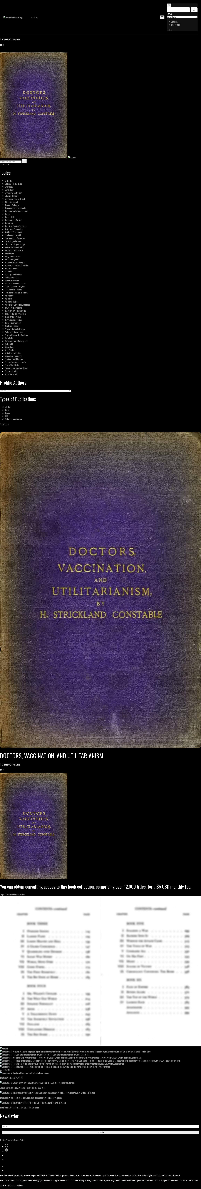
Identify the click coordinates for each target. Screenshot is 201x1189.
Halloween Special (11, 268)
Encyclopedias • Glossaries (15, 238)
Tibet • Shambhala (12, 365)
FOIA (6, 416)
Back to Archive (19, 894)
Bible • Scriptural (11, 201)
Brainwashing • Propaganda (15, 207)
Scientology (9, 347)
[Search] (194, 9)
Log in (169, 29)
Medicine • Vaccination (13, 419)
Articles (7, 406)
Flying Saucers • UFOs (13, 256)
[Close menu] (169, 5)
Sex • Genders (10, 350)
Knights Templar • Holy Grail (15, 286)
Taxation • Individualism (14, 359)
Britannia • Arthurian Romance (16, 210)
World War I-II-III (11, 374)
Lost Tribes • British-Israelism (16, 292)
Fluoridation (9, 253)
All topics (8, 180)
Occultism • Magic (11, 325)
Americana (9, 186)
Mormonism (9, 295)
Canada (7, 213)
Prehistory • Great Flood (14, 331)
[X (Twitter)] (4, 50)
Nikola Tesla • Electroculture (15, 313)
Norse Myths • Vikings (13, 316)
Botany (7, 413)
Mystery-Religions (11, 301)
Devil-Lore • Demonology (14, 229)
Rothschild (9, 344)
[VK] (7, 50)
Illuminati (8, 271)
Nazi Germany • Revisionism (15, 310)
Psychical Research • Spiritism (16, 335)
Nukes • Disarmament (13, 322)
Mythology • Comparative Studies (17, 304)
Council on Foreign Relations (15, 226)
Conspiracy (9, 223)
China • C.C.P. (9, 217)
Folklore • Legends (11, 259)
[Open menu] (162, 17)
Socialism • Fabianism (13, 353)
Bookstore (10, 1140)
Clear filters (4, 164)
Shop (149, 1051)
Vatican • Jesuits (11, 371)
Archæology (9, 189)
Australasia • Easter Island (15, 198)
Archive (2, 1140)
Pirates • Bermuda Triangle (15, 328)
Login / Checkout (6, 894)
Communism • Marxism (13, 220)
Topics (169, 13)
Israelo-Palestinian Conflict (15, 283)
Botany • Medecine (12, 204)
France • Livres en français (15, 262)
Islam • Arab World (12, 280)
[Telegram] (9, 50)
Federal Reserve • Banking (14, 247)
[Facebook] (1, 50)
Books (7, 409)
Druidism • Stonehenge (13, 232)
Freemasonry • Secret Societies (16, 265)
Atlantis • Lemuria (11, 195)
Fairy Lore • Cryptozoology (15, 244)
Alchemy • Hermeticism (13, 183)
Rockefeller (9, 338)
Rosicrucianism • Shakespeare (16, 341)
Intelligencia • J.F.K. (12, 277)
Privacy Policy (19, 1140)
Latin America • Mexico (13, 289)
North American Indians (13, 319)
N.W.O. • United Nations (13, 307)
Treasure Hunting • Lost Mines (16, 368)
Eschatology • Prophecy (13, 241)
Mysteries (8, 298)
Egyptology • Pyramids (13, 235)
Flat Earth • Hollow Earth (14, 250)
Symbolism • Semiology (13, 356)
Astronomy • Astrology (13, 192)
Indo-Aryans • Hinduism (13, 274)
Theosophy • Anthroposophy (15, 362)
